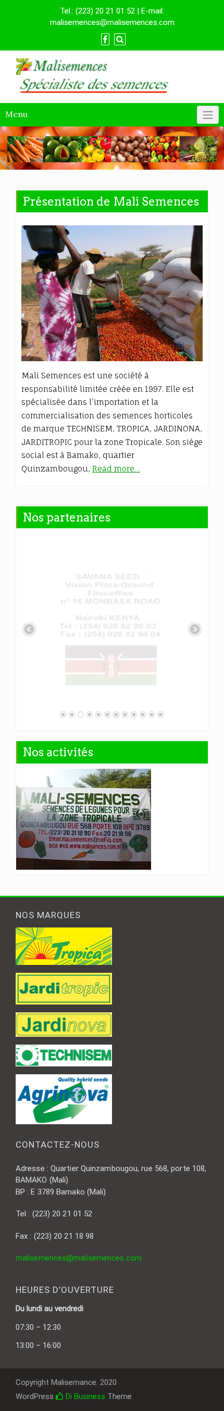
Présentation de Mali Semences (110, 201)
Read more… (116, 469)
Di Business (84, 1396)
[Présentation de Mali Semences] (112, 293)
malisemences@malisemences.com (79, 1258)
